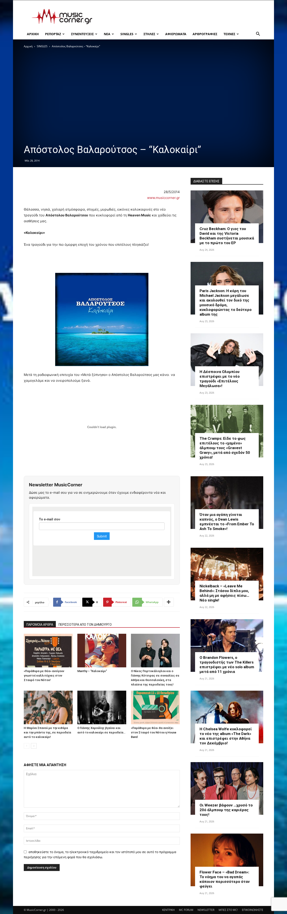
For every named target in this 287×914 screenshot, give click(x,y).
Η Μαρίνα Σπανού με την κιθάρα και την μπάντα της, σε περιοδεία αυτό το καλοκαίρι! (47, 732)
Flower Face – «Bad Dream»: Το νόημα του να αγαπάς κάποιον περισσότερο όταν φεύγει (225, 879)
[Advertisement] (181, 16)
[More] (169, 602)
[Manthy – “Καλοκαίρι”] (101, 650)
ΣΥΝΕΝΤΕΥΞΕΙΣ (82, 34)
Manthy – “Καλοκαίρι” (92, 671)
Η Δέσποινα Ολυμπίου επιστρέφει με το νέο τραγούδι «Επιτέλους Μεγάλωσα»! (220, 378)
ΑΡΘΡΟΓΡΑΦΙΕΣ (205, 34)
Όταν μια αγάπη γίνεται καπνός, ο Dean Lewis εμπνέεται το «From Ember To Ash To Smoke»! (227, 521)
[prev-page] (26, 746)
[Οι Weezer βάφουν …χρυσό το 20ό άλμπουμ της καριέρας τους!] (227, 788)
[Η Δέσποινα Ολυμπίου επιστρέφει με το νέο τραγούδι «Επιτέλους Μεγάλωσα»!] (227, 359)
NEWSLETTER (206, 910)
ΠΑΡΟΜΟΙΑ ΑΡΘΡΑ (39, 624)
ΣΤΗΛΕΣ (149, 34)
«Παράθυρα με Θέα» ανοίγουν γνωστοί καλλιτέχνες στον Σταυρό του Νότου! (44, 675)
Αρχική (28, 46)
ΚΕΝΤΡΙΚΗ (168, 910)
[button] (257, 34)
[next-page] (34, 746)
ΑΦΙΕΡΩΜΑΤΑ (175, 34)
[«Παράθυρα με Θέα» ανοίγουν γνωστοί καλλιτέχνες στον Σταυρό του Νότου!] (48, 650)
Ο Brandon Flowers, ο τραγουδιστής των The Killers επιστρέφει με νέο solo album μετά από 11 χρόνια (227, 664)
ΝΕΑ (107, 34)
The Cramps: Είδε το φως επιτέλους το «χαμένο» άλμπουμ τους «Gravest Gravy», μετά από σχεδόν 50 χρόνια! (225, 447)
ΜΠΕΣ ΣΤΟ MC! (228, 910)
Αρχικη (33, 34)
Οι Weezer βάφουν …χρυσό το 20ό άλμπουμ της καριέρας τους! (226, 810)
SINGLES (126, 34)
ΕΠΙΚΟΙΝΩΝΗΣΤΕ (252, 910)
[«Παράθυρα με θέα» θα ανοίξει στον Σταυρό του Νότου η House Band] (155, 707)
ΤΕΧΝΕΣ (229, 34)
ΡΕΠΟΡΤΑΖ (53, 34)
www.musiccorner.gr (163, 198)
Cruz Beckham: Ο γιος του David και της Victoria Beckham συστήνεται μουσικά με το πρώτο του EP (227, 235)
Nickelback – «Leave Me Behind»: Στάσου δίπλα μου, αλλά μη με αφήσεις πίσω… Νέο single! (224, 593)
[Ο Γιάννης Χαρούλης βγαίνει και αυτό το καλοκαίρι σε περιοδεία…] (101, 707)
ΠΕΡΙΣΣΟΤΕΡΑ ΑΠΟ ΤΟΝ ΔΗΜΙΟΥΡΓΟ (85, 624)
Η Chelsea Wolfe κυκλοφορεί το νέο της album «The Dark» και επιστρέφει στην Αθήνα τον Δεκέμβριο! (226, 736)
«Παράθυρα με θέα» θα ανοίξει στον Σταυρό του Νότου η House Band (153, 732)
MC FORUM (186, 910)
